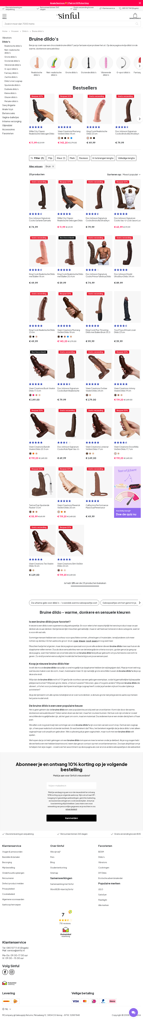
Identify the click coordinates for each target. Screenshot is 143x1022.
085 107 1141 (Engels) (130, 8)
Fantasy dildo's (11, 73)
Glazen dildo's (10, 97)
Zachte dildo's (10, 77)
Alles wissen (36, 166)
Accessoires (8, 129)
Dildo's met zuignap (13, 81)
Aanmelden (71, 818)
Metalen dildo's (11, 101)
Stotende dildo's (12, 61)
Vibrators (7, 37)
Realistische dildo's (13, 46)
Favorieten (8, 133)
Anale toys (7, 109)
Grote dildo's (10, 57)
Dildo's (6, 41)
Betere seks (8, 113)
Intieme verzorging (11, 121)
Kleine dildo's (10, 93)
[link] (4, 31)
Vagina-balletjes (10, 117)
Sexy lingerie (8, 105)
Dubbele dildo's (11, 89)
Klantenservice (109, 8)
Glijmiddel (7, 125)
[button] (140, 3)
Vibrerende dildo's (12, 65)
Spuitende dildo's (12, 85)
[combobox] (68, 24)
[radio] (30, 127)
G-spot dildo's (11, 69)
